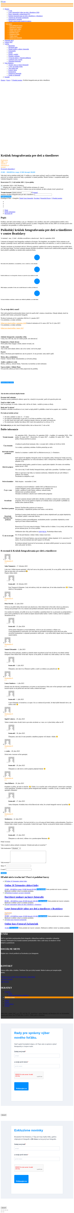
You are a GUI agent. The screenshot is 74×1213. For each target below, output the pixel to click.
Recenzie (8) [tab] (8, 213)
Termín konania (6, 192)
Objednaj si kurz (10, 997)
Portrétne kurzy (14, 32)
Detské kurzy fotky (15, 29)
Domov (7, 9)
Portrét (10, 52)
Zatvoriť (4, 1115)
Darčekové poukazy (15, 27)
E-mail (3, 869)
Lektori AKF (9, 42)
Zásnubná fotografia (14, 61)
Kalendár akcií (9, 40)
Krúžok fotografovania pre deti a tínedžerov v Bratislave (25, 16)
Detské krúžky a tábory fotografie (18, 49)
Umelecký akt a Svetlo (15, 59)
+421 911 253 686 (6, 979)
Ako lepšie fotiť (13, 68)
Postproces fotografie (14, 73)
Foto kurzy (9, 24)
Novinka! (37, 198)
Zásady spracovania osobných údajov (19, 21)
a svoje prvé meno (21, 1062)
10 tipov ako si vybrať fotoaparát (18, 65)
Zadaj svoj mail (19, 1051)
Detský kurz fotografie (26, 198)
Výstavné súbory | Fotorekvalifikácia (19, 58)
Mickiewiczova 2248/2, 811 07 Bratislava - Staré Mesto (18, 977)
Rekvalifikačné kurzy (15, 25)
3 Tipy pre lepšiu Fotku (15, 66)
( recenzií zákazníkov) (8, 169)
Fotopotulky (12, 51)
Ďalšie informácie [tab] (10, 212)
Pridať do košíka (6, 196)
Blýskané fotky (13, 47)
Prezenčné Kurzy (45, 198)
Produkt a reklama (14, 56)
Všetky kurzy (13, 36)
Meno (3, 866)
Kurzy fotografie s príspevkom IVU (19, 14)
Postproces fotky (14, 34)
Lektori (7, 1000)
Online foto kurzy (14, 31)
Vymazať (35, 192)
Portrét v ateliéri (13, 54)
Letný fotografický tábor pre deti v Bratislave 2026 (23, 12)
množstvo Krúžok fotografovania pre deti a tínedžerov (17, 194)
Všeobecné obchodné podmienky (18, 17)
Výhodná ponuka (17, 80)
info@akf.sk (42, 531)
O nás (10, 10)
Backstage (11, 45)
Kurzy (8, 80)
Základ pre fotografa (15, 38)
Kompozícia (12, 72)
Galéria (7, 44)
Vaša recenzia (5, 862)
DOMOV (8, 992)
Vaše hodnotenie (6, 848)
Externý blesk (12, 70)
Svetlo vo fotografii (14, 75)
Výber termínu (41, 889)
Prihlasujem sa (21, 1088)
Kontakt (7, 77)
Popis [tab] (6, 210)
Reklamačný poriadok (15, 19)
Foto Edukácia (9, 63)
